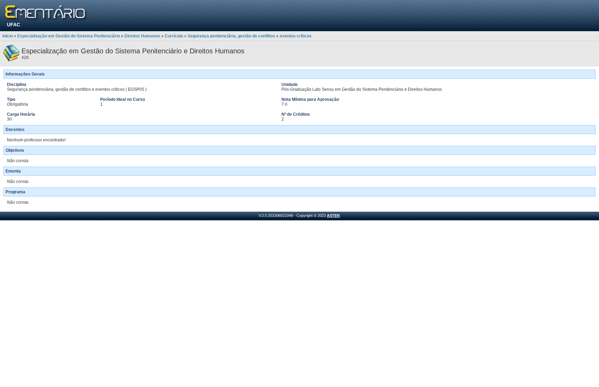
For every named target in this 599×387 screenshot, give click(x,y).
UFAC (13, 24)
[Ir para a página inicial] (46, 13)
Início (7, 36)
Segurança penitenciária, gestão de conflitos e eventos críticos (250, 36)
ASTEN (333, 215)
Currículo (174, 36)
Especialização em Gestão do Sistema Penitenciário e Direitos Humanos (88, 36)
